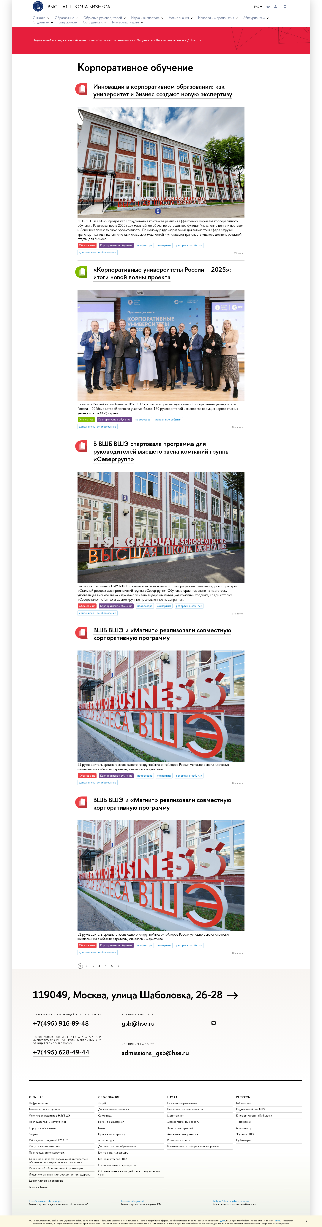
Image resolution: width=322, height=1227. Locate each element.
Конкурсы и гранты (178, 1140)
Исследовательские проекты (185, 1109)
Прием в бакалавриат (111, 1121)
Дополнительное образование (117, 1146)
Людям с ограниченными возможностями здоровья (60, 1174)
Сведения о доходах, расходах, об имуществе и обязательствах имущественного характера (58, 1160)
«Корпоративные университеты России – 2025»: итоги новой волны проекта (162, 273)
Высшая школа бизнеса (79, 6)
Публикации (243, 1140)
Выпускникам (68, 22)
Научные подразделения (182, 1103)
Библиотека (243, 1103)
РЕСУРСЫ (243, 1097)
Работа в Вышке (38, 1187)
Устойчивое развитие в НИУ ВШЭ (49, 1115)
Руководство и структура (44, 1109)
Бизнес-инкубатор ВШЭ (112, 1159)
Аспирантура (106, 1140)
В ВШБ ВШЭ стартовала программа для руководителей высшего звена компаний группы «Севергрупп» (161, 451)
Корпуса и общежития (42, 1128)
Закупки (34, 1134)
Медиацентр (244, 1128)
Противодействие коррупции (47, 1152)
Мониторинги (175, 1115)
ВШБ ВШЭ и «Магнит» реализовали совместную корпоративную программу (162, 634)
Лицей (102, 1103)
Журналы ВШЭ (245, 1134)
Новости (195, 40)
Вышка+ (102, 1128)
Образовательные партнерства (117, 1165)
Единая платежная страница (46, 1180)
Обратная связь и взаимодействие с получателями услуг (129, 1172)
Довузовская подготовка (113, 1109)
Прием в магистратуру (112, 1134)
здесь (222, 1220)
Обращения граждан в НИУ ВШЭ (48, 1140)
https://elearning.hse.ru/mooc (231, 1201)
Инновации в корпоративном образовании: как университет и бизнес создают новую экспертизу (162, 90)
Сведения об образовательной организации (56, 1168)
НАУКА (172, 1097)
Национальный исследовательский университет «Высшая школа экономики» (83, 40)
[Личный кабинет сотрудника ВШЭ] (275, 6)
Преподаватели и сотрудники (47, 1121)
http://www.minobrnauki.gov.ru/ (48, 1201)
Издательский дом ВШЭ (250, 1109)
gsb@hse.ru (138, 1023)
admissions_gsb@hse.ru (155, 1052)
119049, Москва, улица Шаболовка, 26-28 (127, 994)
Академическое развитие (182, 1134)
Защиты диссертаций (180, 1128)
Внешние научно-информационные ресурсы (193, 1146)
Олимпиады (105, 1115)
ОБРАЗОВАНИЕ (109, 1097)
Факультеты (145, 40)
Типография (243, 1121)
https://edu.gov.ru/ (132, 1201)
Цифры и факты (38, 1103)
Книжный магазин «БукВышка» (254, 1115)
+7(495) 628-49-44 (61, 1052)
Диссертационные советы (183, 1121)
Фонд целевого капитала (44, 1146)
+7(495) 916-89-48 (61, 1023)
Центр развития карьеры (113, 1152)
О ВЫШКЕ (36, 1097)
